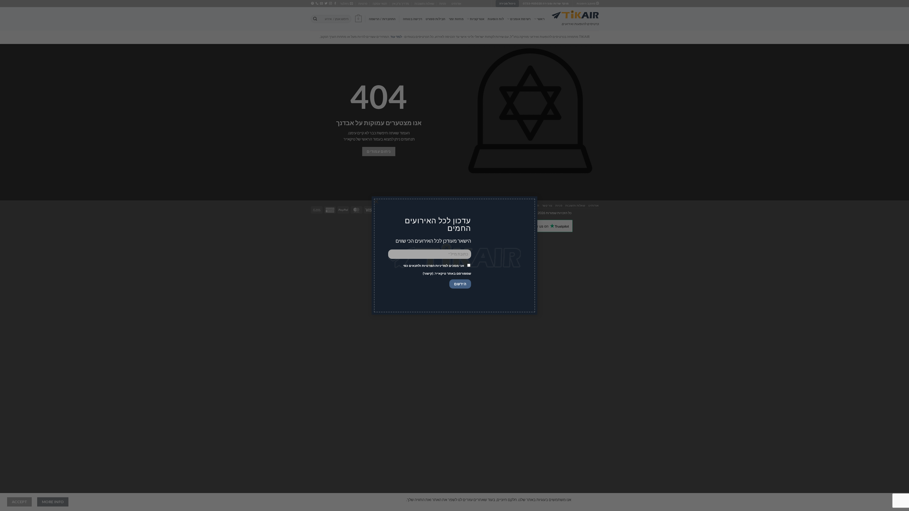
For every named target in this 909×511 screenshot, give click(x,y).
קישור (428, 273)
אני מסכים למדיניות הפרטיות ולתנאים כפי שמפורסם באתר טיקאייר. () (437, 269)
